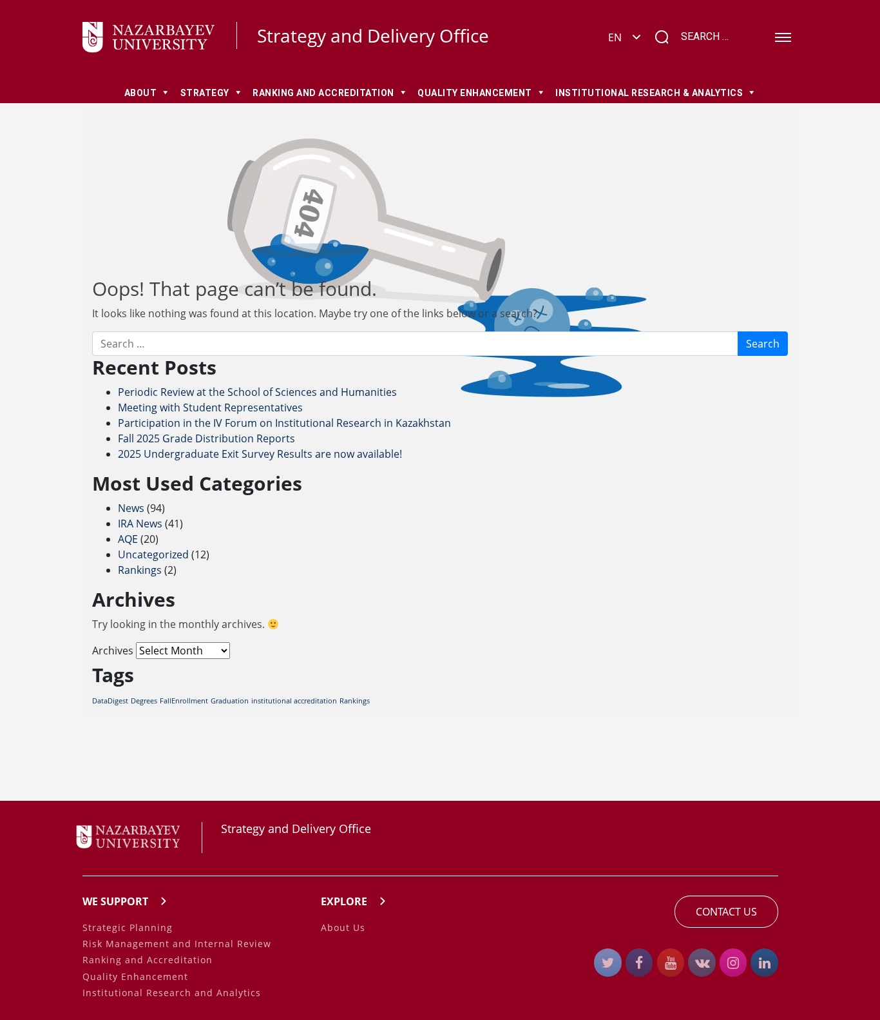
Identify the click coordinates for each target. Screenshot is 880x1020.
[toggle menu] (783, 37)
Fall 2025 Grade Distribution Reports (206, 438)
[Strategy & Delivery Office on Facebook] (639, 962)
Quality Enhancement (474, 93)
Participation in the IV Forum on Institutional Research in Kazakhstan (284, 423)
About (140, 93)
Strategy (204, 93)
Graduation (230, 700)
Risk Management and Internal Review (176, 943)
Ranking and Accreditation (323, 93)
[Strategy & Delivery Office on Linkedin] (764, 962)
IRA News (140, 523)
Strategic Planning (127, 927)
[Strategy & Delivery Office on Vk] (702, 962)
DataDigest (110, 700)
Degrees (144, 700)
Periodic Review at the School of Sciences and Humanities (257, 392)
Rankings (140, 570)
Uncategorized (153, 554)
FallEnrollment (184, 700)
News (131, 508)
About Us (343, 927)
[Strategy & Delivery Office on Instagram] (733, 962)
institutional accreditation (294, 700)
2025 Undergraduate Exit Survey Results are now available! (260, 454)
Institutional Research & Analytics (649, 93)
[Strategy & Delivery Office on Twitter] (608, 962)
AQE (128, 539)
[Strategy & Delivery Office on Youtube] (671, 962)
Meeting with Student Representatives (210, 407)
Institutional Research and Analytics (171, 992)
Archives (112, 650)
